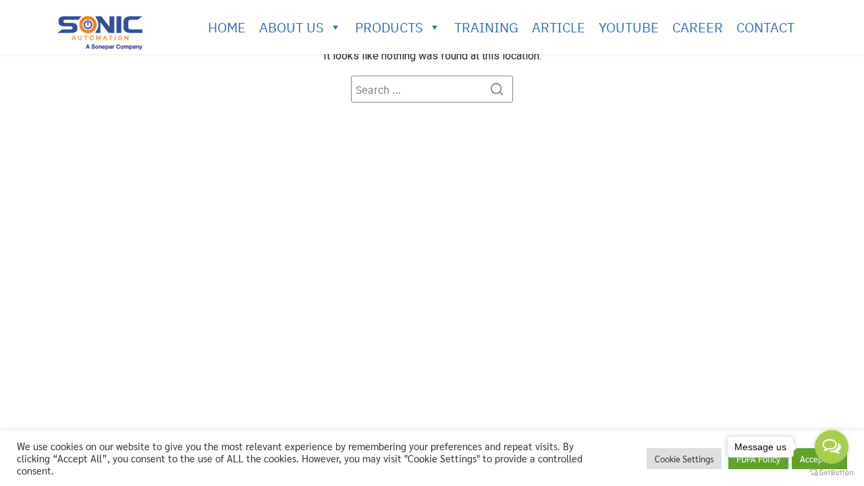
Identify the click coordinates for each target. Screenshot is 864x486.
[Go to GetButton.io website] (831, 472)
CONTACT (765, 27)
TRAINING (486, 27)
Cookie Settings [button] (684, 458)
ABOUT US (291, 27)
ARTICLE (558, 27)
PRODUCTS (389, 27)
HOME (227, 27)
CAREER (697, 27)
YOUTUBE (629, 27)
